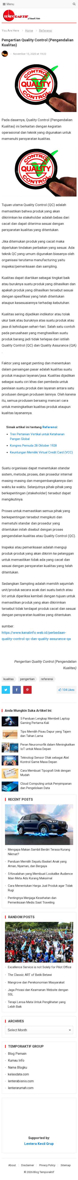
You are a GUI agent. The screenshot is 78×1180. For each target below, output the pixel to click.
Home (29, 30)
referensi (47, 679)
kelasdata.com (18, 1074)
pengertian (27, 679)
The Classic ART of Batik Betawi (30, 975)
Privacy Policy (47, 1165)
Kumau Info (16, 1060)
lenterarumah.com (20, 1088)
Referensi (45, 30)
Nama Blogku (17, 1067)
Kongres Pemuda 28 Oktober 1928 (33, 445)
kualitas (9, 679)
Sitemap (66, 1165)
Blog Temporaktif (43, 1172)
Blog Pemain (17, 1054)
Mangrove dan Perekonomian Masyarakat (36, 982)
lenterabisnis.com (21, 1081)
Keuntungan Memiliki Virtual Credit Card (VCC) (41, 452)
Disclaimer (27, 1165)
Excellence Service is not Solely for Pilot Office (39, 967)
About (12, 1165)
